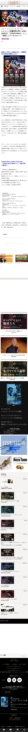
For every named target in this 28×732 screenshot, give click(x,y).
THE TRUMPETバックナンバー (10, 432)
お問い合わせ (22, 726)
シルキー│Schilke (22, 664)
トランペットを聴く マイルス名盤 (8, 599)
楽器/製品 (19, 6)
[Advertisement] (14, 294)
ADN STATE (8, 196)
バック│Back (14, 664)
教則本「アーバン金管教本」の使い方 (9, 612)
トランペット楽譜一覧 (8, 433)
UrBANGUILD (9, 205)
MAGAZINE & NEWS (6, 672)
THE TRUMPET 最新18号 (9, 431)
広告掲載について (10, 726)
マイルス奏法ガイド (5, 585)
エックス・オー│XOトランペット (14, 666)
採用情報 (17, 726)
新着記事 (6, 6)
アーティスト (12, 6)
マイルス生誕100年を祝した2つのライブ (10, 571)
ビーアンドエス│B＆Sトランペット (14, 668)
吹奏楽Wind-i (14, 715)
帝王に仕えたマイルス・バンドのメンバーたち (11, 514)
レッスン (24, 6)
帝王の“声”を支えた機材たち (13, 331)
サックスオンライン (24, 713)
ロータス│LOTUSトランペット (14, 670)
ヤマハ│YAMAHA (5, 664)
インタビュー (16, 672)
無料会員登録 (7, 692)
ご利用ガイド (3, 726)
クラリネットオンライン (14, 713)
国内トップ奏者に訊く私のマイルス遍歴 (12, 378)
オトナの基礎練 (4, 487)
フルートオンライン (4, 713)
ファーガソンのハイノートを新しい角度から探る (12, 557)
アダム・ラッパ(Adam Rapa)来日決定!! (13, 355)
